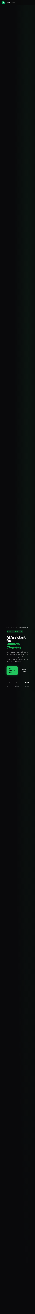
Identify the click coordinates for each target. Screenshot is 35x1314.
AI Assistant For (15, 627)
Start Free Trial (10, 670)
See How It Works (24, 670)
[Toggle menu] (32, 3)
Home (8, 627)
